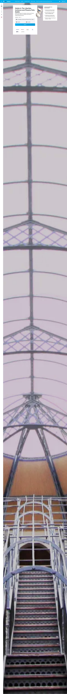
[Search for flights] (1, 4)
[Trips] (1, 14)
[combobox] (18, 17)
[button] (2, 1)
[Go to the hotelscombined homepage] (6, 1)
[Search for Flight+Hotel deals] (1, 10)
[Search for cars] (1, 8)
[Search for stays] (1, 6)
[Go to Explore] (1, 12)
